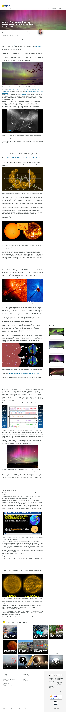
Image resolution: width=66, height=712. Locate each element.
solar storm (23, 94)
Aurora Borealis (37, 46)
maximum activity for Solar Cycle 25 (22, 572)
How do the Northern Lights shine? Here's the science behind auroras (23, 373)
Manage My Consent (6, 680)
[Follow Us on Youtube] (54, 675)
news (5, 8)
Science (8, 8)
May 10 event (7, 91)
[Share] (2, 32)
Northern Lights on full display (16, 45)
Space (11, 8)
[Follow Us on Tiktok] (57, 675)
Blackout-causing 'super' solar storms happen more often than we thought (24, 157)
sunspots (4, 199)
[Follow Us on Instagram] (52, 675)
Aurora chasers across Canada (9, 52)
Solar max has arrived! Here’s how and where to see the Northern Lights (24, 89)
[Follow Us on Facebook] (49, 675)
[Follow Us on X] (61, 675)
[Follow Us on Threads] (59, 675)
